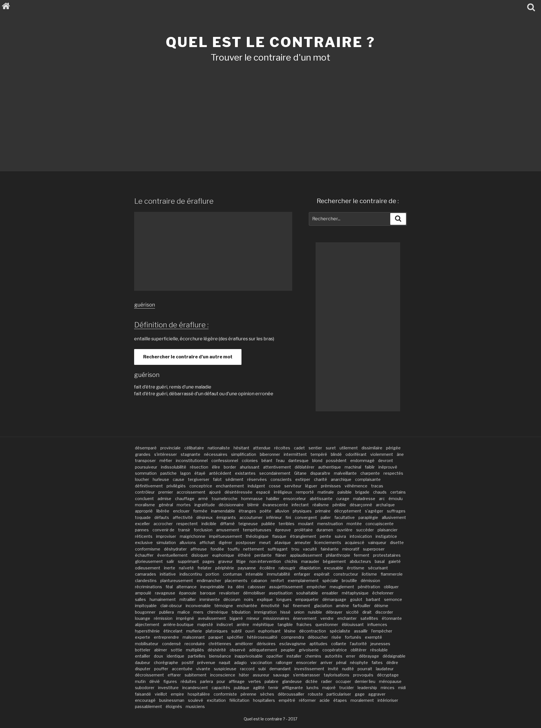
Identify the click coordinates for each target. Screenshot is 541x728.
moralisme (145, 504)
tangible (285, 624)
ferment (361, 555)
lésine (290, 631)
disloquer (200, 555)
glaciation (323, 605)
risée (336, 637)
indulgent (256, 485)
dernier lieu (365, 681)
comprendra (292, 637)
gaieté (394, 561)
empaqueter (307, 599)
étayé (199, 473)
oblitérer (359, 649)
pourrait (365, 668)
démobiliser (254, 593)
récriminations (148, 586)
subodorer (144, 687)
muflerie (194, 631)
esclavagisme (292, 643)
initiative (168, 574)
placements (236, 580)
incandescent (195, 687)
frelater (205, 567)
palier (326, 517)
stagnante (190, 454)
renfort (277, 580)
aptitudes (318, 643)
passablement (148, 706)
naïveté (186, 567)
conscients (281, 479)
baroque (208, 593)
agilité (259, 687)
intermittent (295, 454)
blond (317, 460)
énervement (305, 618)
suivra (340, 536)
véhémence (356, 485)
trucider (346, 687)
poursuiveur (146, 467)
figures (170, 681)
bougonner (145, 612)
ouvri (249, 631)
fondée (217, 549)
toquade (143, 517)
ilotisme (369, 574)
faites (377, 662)
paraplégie (368, 517)
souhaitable (307, 593)
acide (325, 700)
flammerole (392, 574)
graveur (225, 561)
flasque (279, 536)
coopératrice (334, 649)
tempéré (319, 454)
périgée (393, 447)
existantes (245, 473)
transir (184, 529)
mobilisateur (146, 643)
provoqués (363, 674)
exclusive (144, 542)
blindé (336, 454)
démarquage (334, 599)
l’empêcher (381, 631)
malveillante (345, 473)
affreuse (198, 549)
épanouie (187, 593)
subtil (236, 631)
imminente (209, 599)
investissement (309, 668)
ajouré (215, 492)
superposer (374, 549)
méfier (165, 460)
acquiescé (354, 542)
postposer (246, 542)
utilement (349, 447)
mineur (253, 618)
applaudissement (306, 555)
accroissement (191, 492)
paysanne (247, 567)
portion (212, 574)
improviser (166, 536)
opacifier (274, 656)
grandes (142, 454)
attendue (261, 447)
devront (385, 460)
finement (301, 605)
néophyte (359, 662)
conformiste (225, 694)
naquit (224, 662)
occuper (343, 681)
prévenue (206, 662)
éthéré (244, 555)
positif (188, 662)
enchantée (247, 605)
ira (230, 586)
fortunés (353, 637)
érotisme (355, 567)
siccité (352, 612)
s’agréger (374, 511)
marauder (310, 561)
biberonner (270, 454)
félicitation (239, 700)
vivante (203, 668)
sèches (267, 694)
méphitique (263, 624)
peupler (288, 649)
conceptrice (200, 485)
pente (325, 536)
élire (216, 467)
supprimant (188, 561)
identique (175, 656)
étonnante (392, 618)
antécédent (220, 473)
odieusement (147, 567)
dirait (367, 612)
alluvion (282, 511)
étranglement (303, 536)
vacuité (310, 549)
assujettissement (286, 586)
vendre (327, 618)
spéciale (330, 580)
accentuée (182, 668)
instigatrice (386, 536)
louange (142, 618)
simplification (243, 454)
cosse (275, 485)
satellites (369, 618)
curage (342, 498)
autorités (333, 656)
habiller (273, 498)
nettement (253, 549)
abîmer (160, 649)
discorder (384, 612)
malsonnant (194, 637)
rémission (163, 618)
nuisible (315, 612)
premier (165, 492)
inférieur (274, 517)
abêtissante (321, 498)
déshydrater (175, 549)
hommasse (252, 498)
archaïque (385, 504)
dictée (311, 681)
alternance (186, 586)
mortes (184, 504)
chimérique (217, 612)
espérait (322, 574)
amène (342, 605)
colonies (250, 460)
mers (198, 612)
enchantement (230, 485)
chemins (313, 656)
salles (140, 599)
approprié (144, 511)
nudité (348, 668)
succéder (365, 529)
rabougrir (287, 567)
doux (158, 656)
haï (286, 605)
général (166, 504)
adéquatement (263, 649)
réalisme (320, 504)
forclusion (203, 529)
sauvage (281, 674)
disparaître (320, 473)
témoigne (223, 605)
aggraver (376, 694)
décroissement (149, 674)
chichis (291, 561)
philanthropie (338, 555)
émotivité (270, 605)
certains (398, 492)
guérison (144, 305)
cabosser (256, 586)
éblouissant (353, 624)
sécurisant (378, 567)
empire (177, 694)
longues (284, 599)
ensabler (330, 593)
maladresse (364, 498)
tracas (377, 485)
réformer (307, 700)
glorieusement (149, 561)
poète (265, 511)
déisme (381, 605)
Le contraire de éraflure (174, 201)
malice (184, 612)
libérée (162, 511)
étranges (247, 511)
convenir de (163, 529)
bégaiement (334, 561)
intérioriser (388, 700)
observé (237, 649)
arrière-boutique (178, 624)
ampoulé (143, 593)
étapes (340, 700)
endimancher (209, 580)
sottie (176, 649)
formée (200, 511)
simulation (166, 542)
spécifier (235, 637)
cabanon (259, 580)
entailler (142, 656)
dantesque (298, 460)
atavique (282, 542)
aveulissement (212, 618)
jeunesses (380, 643)
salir (170, 561)
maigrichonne (192, 536)
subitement (196, 674)
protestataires (387, 555)
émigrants (226, 517)
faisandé (143, 694)
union (299, 612)
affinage (237, 681)
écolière (267, 567)
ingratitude (204, 504)
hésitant (241, 447)
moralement (362, 700)
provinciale (170, 447)
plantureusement (176, 580)
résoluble (379, 649)
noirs (248, 599)
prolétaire (303, 529)
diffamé (227, 523)
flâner (280, 555)
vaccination (261, 662)
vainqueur (377, 542)
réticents (143, 536)
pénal (341, 662)
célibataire (194, 447)
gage (360, 694)
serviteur (292, 485)
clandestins (146, 580)
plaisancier (388, 529)
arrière (243, 624)
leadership (367, 687)
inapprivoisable (249, 656)
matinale (326, 492)
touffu (234, 549)
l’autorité (358, 643)
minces (387, 687)
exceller (142, 523)
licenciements (327, 542)
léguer (311, 485)
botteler (142, 649)
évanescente (275, 504)
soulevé (195, 700)
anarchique (341, 479)
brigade (362, 492)
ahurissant (250, 467)
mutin (140, 681)
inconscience (222, 674)
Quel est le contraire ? (270, 42)
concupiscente (379, 523)
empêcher (316, 586)
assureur (261, 674)
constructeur (345, 574)
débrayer (334, 612)
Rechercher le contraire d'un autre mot (187, 356)
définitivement (149, 485)
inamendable (223, 511)
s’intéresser (165, 454)
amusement (227, 529)
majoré (329, 687)
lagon (185, 473)
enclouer (181, 511)
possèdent (336, 460)
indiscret (225, 624)
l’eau (280, 460)
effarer (174, 674)
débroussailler (291, 694)
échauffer (144, 555)
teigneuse (248, 523)
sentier (315, 447)
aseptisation (280, 593)
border (230, 467)
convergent (306, 517)
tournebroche (225, 498)
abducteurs (360, 561)
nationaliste (219, 447)
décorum (231, 599)
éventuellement (172, 555)
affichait (207, 542)
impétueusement (225, 536)
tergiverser (198, 479)
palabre (271, 681)
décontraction (312, 631)
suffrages (396, 511)
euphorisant (269, 631)
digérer (225, 542)
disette (397, 542)
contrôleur (145, 492)
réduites (188, 681)
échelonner (383, 593)
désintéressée (238, 492)
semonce (393, 599)
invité (333, 668)
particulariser (339, 694)
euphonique (223, 555)
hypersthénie (147, 631)
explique (265, 599)
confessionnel (224, 460)
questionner (326, 624)
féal (169, 586)
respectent (187, 523)
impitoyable (146, 605)
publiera (166, 612)
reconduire (195, 643)
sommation (146, 473)
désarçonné (361, 504)
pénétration (369, 586)
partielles (196, 656)
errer (350, 656)
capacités (221, 687)
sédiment (234, 479)
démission (370, 580)
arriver (326, 662)
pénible (339, 504)
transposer (145, 460)
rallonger (284, 662)
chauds (380, 492)
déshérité (217, 649)
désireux (204, 517)
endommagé (362, 460)
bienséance (220, 656)
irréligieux (283, 492)
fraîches (304, 624)
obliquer (391, 586)
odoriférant (356, 454)
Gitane (300, 473)
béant (266, 460)
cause (178, 479)
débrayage (369, 656)
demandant (280, 668)
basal (380, 561)
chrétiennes (220, 643)
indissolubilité (173, 467)
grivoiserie (309, 649)
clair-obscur (171, 605)
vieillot (161, 694)
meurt (265, 542)
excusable (333, 567)
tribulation (241, 612)
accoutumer (251, 517)
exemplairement (303, 580)
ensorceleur (294, 498)
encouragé (145, 700)
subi (262, 668)
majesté (205, 624)
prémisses (331, 485)
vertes (254, 681)
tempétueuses (257, 529)
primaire (323, 511)
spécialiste (340, 631)
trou (295, 549)
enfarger (302, 574)
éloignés (174, 706)
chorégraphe (166, 662)
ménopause (390, 681)
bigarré (236, 618)
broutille (349, 580)
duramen (324, 529)
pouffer (161, 668)
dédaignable (394, 656)
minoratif (350, 549)
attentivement (277, 467)
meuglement (342, 586)
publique (241, 687)
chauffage (184, 498)
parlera (206, 681)
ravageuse (165, 593)
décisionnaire (231, 504)
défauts (161, 517)
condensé (171, 643)
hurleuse (161, 479)
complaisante (368, 479)
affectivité (183, 517)
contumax (232, 574)
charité (320, 479)
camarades (145, 574)
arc (382, 498)
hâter (244, 674)
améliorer (244, 643)
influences (377, 624)
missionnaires (276, 618)
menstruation (330, 523)
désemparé (146, 447)
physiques (302, 511)
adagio (240, 662)
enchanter (347, 618)
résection (199, 467)
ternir (273, 687)
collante (338, 643)
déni (240, 586)
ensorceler (306, 662)
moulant (306, 523)
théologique (257, 536)
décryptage (388, 674)
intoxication (361, 536)
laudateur (385, 668)
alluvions (187, 542)
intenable (254, 574)
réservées (257, 479)
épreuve (283, 529)
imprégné (185, 618)
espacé (263, 492)
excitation (216, 700)
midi (402, 687)
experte (142, 637)
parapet (216, 637)
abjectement (147, 624)
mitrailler (187, 599)
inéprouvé (387, 467)
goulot (356, 599)
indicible (208, 523)
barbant (373, 599)
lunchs (313, 687)
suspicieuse (225, 668)
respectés (393, 473)
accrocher (163, 523)
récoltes (282, 447)
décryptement (347, 511)
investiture (168, 687)
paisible (345, 492)
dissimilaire (372, 447)
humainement (163, 599)
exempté (373, 637)
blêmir (253, 504)
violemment (381, 454)
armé (203, 498)
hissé (285, 612)
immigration (265, 612)
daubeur (142, 662)
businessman (171, 700)
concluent (144, 498)
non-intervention (265, 561)
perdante (263, 555)
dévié (154, 681)
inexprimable (212, 586)
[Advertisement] (270, 109)
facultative (344, 517)
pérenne (248, 694)
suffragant (278, 549)
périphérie (224, 567)
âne (400, 454)
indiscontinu (190, 574)
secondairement (275, 473)
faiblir (370, 467)
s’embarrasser (306, 674)
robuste (315, 694)
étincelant (173, 631)
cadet (299, 447)
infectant (300, 504)
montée (354, 523)
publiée (268, 523)
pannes (142, 529)
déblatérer (304, 467)
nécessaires (215, 454)
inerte (169, 567)
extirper (302, 479)
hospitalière (199, 694)
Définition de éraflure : (171, 324)
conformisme (147, 549)
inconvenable (198, 605)
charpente (370, 473)
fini (288, 517)
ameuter (302, 542)
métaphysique (355, 593)
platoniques (217, 631)
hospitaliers (264, 700)
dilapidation (309, 567)
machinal (353, 467)
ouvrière (344, 529)
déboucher (318, 637)
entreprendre (166, 637)
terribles (286, 523)
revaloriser (229, 593)
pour (221, 681)
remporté (305, 492)
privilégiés (176, 485)
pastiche (168, 473)
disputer (142, 668)
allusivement (394, 517)
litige (241, 561)
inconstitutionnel (192, 460)
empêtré (287, 700)
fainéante (330, 549)
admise (164, 498)
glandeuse (292, 681)
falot (217, 479)
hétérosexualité (262, 637)
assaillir (361, 631)
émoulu (396, 498)
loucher (142, 479)
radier (326, 681)
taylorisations (336, 674)
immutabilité (278, 574)
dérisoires (266, 643)
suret (331, 447)
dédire (392, 662)
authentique (329, 467)
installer (294, 656)
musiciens (195, 706)
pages (208, 561)
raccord (247, 668)
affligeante (292, 687)
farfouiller (362, 605)
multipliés (195, 649)
